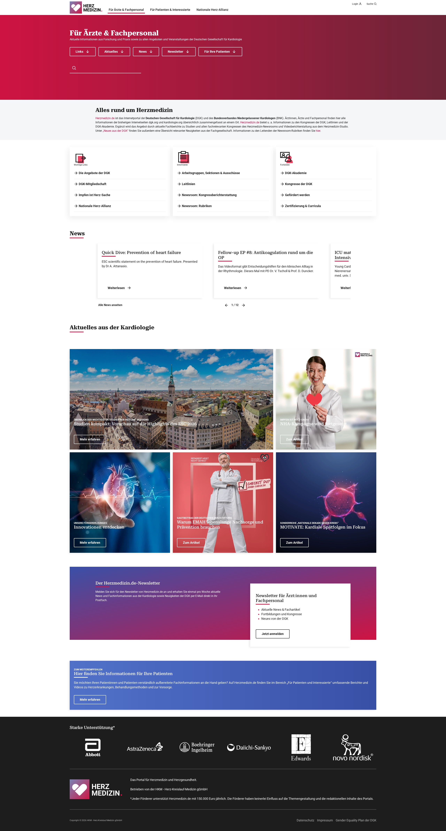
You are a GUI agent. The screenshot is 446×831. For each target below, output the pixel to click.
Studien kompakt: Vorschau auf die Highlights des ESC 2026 (135, 423)
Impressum (325, 820)
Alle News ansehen (110, 305)
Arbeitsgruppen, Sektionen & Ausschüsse (211, 173)
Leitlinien (188, 184)
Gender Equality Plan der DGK (356, 820)
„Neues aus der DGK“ (115, 130)
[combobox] (107, 68)
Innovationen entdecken (99, 527)
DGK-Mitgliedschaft (92, 184)
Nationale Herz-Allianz (212, 10)
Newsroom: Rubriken (197, 206)
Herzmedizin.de (104, 118)
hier (318, 130)
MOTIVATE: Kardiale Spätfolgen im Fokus (322, 527)
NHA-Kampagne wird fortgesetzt (313, 423)
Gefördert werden (297, 195)
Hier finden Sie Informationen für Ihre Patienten (123, 673)
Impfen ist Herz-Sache (94, 195)
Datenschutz (305, 820)
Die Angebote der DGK (94, 173)
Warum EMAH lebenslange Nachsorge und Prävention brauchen (220, 525)
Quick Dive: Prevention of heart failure (141, 252)
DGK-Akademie (296, 173)
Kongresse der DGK (298, 184)
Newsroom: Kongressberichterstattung (209, 195)
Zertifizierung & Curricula (303, 206)
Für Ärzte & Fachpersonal (126, 10)
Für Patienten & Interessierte (170, 10)
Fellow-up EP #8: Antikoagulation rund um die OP (265, 255)
